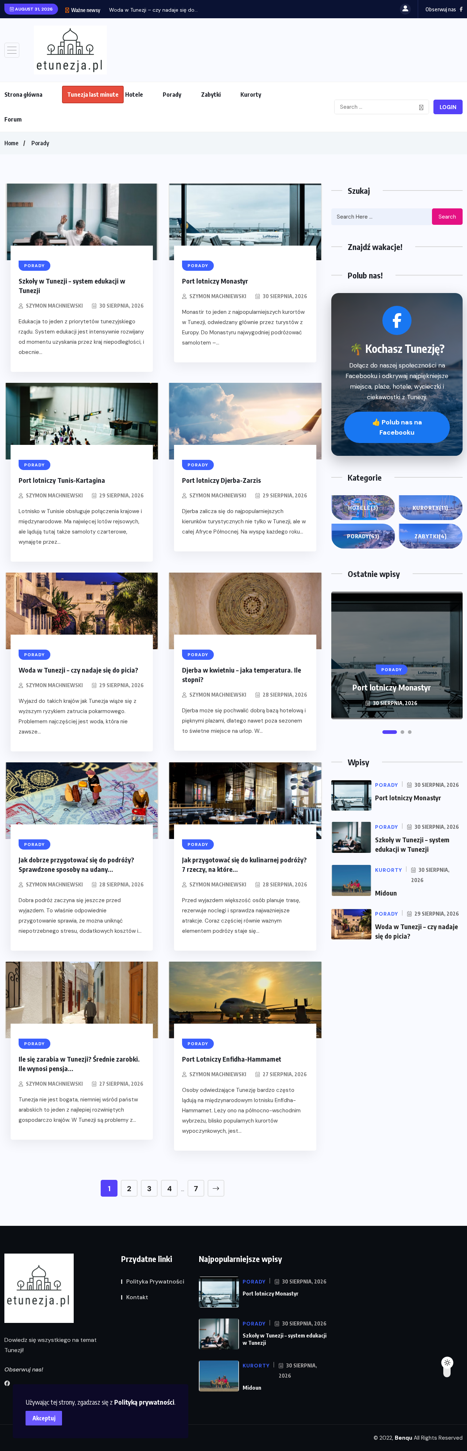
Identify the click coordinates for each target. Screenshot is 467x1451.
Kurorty (250, 94)
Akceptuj (43, 1418)
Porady (172, 94)
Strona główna (23, 94)
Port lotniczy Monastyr (215, 281)
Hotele (134, 94)
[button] (384, 732)
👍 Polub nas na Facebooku (397, 427)
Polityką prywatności (144, 1402)
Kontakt (137, 1297)
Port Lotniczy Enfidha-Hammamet (231, 1059)
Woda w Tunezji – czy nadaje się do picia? (78, 670)
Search (447, 216)
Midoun (386, 893)
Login (448, 107)
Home (11, 143)
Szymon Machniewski (54, 306)
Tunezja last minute (93, 94)
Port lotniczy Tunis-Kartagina (62, 480)
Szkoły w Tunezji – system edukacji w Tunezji (391, 681)
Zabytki (211, 94)
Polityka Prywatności (155, 1281)
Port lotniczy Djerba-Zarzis (221, 480)
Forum (13, 119)
